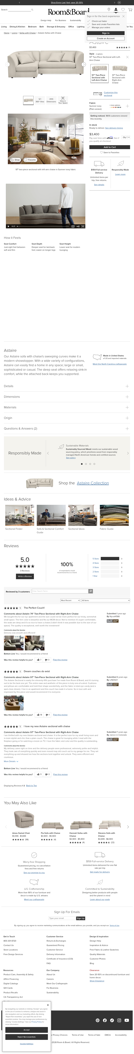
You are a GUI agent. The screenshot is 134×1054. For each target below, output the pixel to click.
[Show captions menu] (72, 226)
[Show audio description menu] (77, 226)
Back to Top (31, 785)
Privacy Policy (37, 1022)
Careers (50, 979)
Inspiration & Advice (99, 945)
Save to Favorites (111, 152)
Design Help (46, 20)
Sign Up (80, 918)
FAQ (49, 963)
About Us (51, 974)
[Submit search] (32, 10)
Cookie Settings (26, 1044)
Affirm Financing (11, 979)
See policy (71, 457)
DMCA (108, 1035)
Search (4, 9)
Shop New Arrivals (67, 2)
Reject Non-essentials (27, 1037)
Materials (10, 407)
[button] (14, 643)
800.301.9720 (10, 940)
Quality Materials (97, 954)
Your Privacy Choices (57, 1035)
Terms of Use (78, 1035)
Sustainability (75, 20)
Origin (8, 418)
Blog (92, 963)
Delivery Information (56, 954)
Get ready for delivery (100, 872)
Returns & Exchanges (56, 940)
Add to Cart (110, 147)
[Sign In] (116, 9)
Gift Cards (8, 988)
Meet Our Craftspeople (57, 983)
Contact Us (9, 945)
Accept (27, 1030)
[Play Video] (8, 226)
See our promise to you (34, 872)
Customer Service (55, 949)
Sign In (105, 33)
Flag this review (60, 659)
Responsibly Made (24, 453)
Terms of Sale (94, 1035)
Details (8, 386)
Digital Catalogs (11, 983)
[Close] (123, 16)
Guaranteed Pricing (55, 945)
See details (99, 184)
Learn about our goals (100, 899)
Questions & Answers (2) (20, 428)
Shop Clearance (97, 981)
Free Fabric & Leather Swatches (104, 949)
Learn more (120, 174)
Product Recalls (11, 992)
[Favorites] (123, 12)
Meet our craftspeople (34, 899)
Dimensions (12, 396)
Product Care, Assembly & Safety (19, 974)
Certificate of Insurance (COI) (60, 958)
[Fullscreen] (82, 226)
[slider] (43, 226)
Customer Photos (97, 958)
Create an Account (106, 38)
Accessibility (121, 1035)
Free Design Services (13, 954)
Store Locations (11, 949)
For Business (60, 20)
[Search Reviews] (90, 591)
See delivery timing (114, 128)
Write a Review (25, 576)
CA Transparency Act (13, 997)
